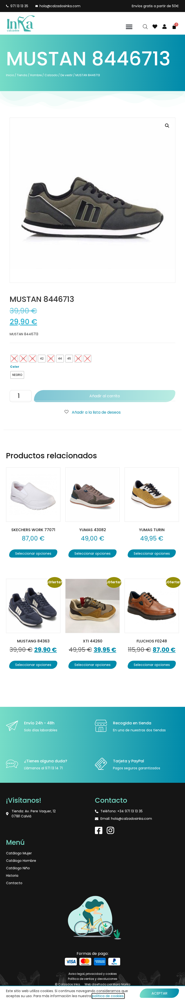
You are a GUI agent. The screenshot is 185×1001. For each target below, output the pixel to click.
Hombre (36, 75)
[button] (129, 26)
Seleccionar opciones (33, 553)
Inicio (10, 75)
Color (14, 367)
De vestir (66, 75)
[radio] (14, 358)
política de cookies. (108, 996)
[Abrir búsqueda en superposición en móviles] (145, 26)
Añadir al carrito (104, 396)
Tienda (22, 75)
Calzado (51, 75)
